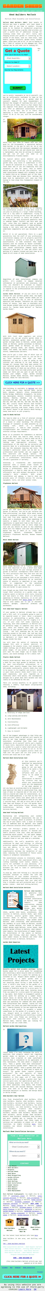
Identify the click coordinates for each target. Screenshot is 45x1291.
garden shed (28, 296)
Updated (18, 1267)
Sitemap (5, 1267)
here (33, 1124)
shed (4, 146)
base (10, 166)
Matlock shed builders (33, 891)
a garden (21, 24)
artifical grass (17, 1196)
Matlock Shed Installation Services (18, 1131)
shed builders (36, 403)
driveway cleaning (22, 1201)
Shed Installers (29, 1267)
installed (22, 515)
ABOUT (27, 11)
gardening (28, 1209)
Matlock (31, 388)
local (16, 112)
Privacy (40, 1272)
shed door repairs (28, 935)
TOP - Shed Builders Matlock (14, 1243)
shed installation (28, 253)
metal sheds (27, 600)
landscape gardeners (31, 1211)
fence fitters (17, 1205)
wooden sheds (37, 919)
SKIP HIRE (35, 1203)
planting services (10, 1203)
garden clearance (18, 1213)
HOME (18, 11)
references (7, 287)
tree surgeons (15, 1199)
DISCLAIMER (39, 11)
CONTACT (33, 11)
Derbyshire (31, 939)
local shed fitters (10, 999)
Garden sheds (31, 297)
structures (25, 219)
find (9, 1099)
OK (35, 1289)
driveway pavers (26, 1207)
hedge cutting (36, 1199)
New (11, 1267)
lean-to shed (25, 427)
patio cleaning (8, 1209)
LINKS (22, 11)
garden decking (23, 1215)
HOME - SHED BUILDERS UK (22, 1258)
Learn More (24, 1289)
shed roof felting (22, 843)
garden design (8, 1211)
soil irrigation (33, 1198)
